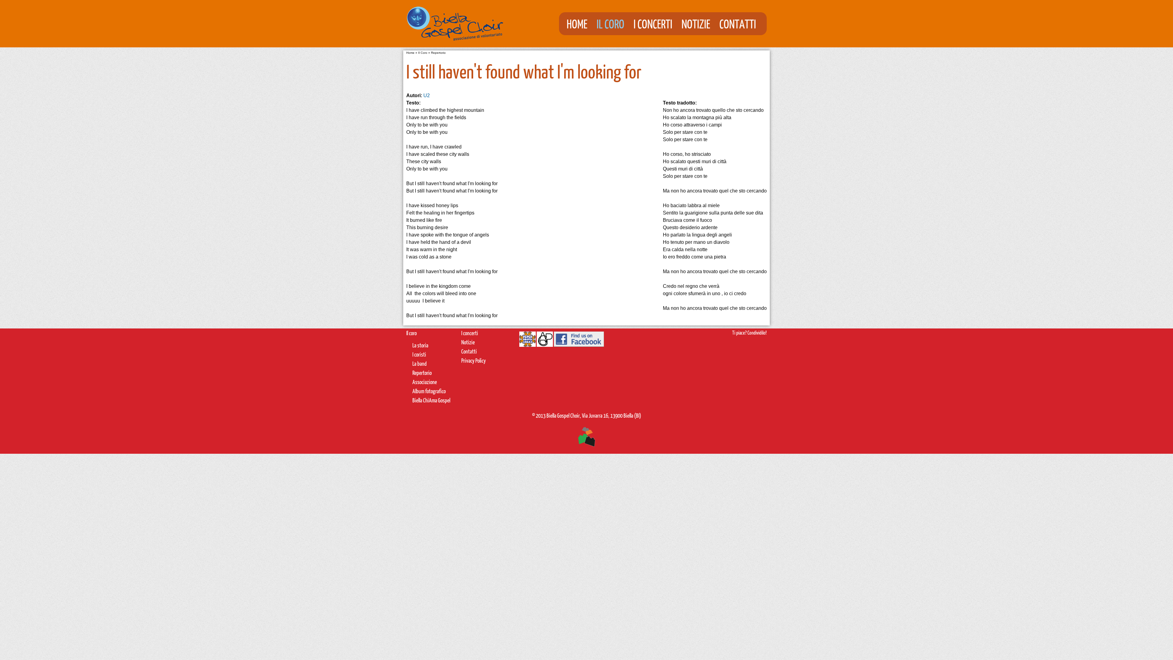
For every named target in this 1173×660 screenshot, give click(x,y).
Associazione (424, 381)
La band (419, 363)
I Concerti (653, 23)
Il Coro (610, 23)
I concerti (469, 332)
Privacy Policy (473, 360)
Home (577, 23)
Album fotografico (429, 390)
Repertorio (438, 52)
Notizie (696, 23)
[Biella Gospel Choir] (455, 43)
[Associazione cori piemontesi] (545, 341)
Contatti (737, 23)
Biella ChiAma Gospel (431, 400)
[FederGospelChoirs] (527, 341)
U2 (426, 95)
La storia (420, 345)
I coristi (419, 354)
